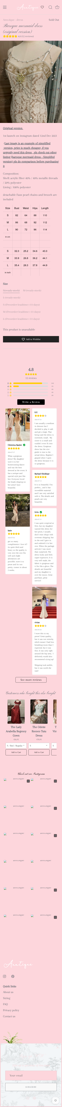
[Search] (50, 7)
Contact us (9, 1016)
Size (5, 283)
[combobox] (16, 746)
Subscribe (31, 1087)
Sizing (6, 998)
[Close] (57, 1047)
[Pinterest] (34, 1098)
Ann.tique (8, 19)
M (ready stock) (32, 290)
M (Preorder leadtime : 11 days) (21, 311)
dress (20, 19)
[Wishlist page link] (42, 7)
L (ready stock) (11, 297)
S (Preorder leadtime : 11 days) (21, 304)
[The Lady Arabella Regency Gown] (16, 712)
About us (8, 992)
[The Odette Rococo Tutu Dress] (39, 712)
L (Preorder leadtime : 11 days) (21, 319)
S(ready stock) (11, 290)
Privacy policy (11, 1010)
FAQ (5, 1004)
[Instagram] (27, 1098)
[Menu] (5, 7)
